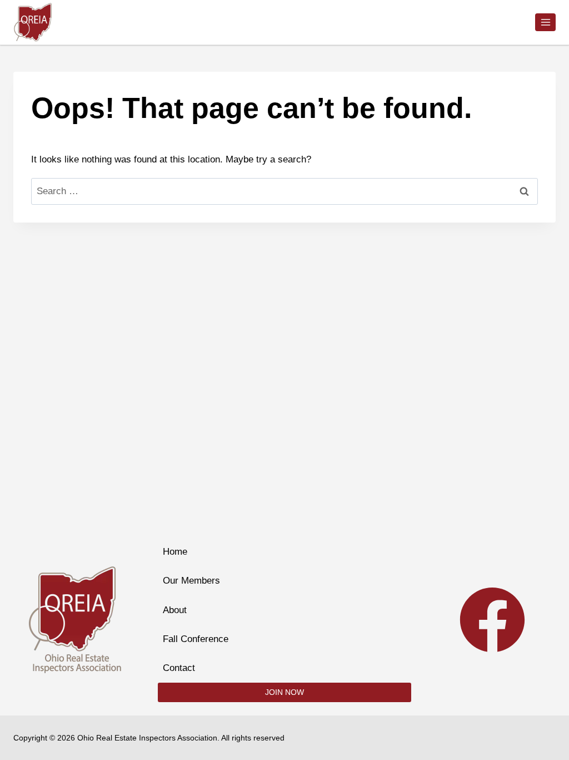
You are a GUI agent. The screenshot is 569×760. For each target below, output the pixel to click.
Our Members (191, 580)
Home (175, 551)
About (175, 610)
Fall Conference (195, 639)
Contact (179, 668)
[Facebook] (492, 619)
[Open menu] (545, 22)
